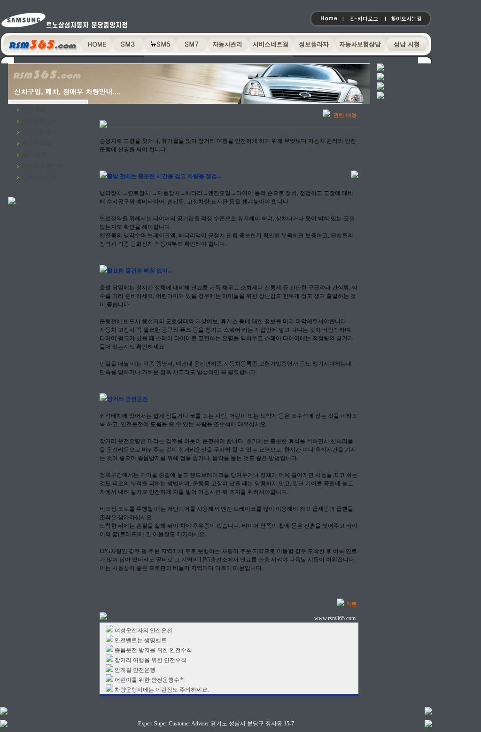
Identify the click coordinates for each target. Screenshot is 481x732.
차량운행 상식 (39, 120)
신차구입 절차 (39, 132)
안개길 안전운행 (135, 670)
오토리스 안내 (39, 177)
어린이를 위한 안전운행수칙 (150, 680)
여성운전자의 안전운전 (143, 630)
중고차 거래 (37, 143)
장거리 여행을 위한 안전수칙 (150, 660)
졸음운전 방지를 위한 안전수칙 (153, 650)
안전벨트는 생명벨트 (141, 640)
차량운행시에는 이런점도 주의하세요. (162, 689)
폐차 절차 (34, 154)
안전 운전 (34, 109)
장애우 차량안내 (42, 166)
